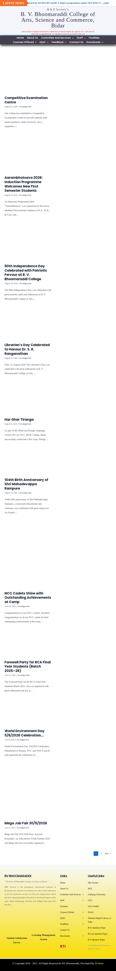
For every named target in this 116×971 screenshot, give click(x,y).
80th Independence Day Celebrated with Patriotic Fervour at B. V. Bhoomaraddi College (26, 272)
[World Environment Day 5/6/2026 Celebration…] (30, 713)
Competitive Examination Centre (26, 100)
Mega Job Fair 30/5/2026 (26, 823)
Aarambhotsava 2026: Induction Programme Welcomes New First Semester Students (24, 184)
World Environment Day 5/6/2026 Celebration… (24, 733)
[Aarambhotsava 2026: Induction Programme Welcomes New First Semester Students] (30, 154)
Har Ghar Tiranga (19, 419)
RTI (63, 946)
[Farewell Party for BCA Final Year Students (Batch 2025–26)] (30, 644)
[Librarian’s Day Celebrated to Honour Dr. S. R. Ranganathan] (30, 324)
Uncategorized (25, 106)
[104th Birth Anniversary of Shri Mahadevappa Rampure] (30, 462)
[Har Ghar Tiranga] (30, 399)
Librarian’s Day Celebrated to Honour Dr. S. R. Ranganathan (27, 349)
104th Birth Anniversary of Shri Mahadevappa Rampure (26, 484)
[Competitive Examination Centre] (30, 72)
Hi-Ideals (99, 963)
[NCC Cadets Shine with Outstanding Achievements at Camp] (30, 555)
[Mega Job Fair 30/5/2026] (30, 791)
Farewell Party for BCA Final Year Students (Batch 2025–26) (28, 666)
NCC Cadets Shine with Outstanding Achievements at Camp (28, 597)
